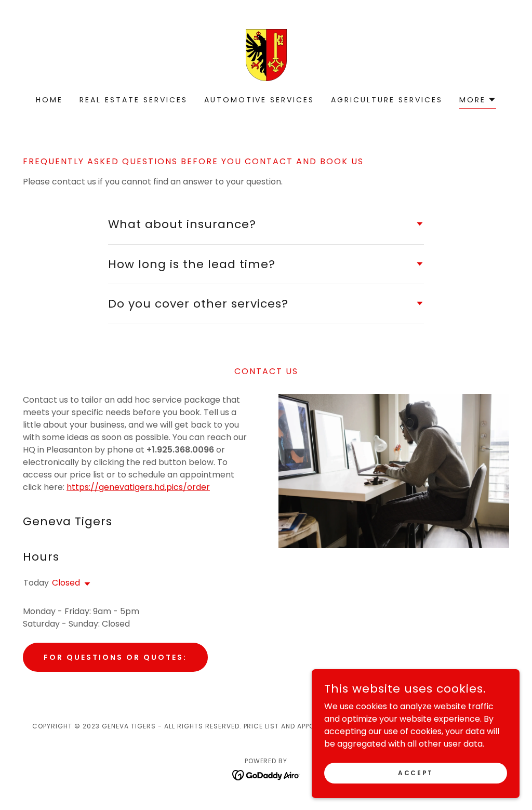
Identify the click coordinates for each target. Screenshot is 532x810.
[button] (477, 101)
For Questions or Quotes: (115, 657)
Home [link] (49, 100)
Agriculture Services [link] (387, 100)
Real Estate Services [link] (133, 100)
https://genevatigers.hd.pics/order (138, 487)
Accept (415, 772)
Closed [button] (66, 583)
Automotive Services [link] (259, 100)
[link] (266, 54)
